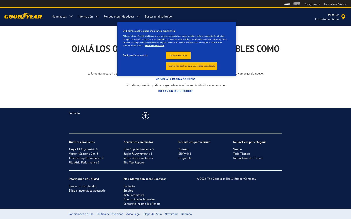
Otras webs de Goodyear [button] (335, 4)
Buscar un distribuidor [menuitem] (159, 16)
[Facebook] (145, 115)
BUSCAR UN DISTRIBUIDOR (175, 91)
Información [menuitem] (85, 16)
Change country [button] (312, 4)
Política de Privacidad (154, 45)
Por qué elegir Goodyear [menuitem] (119, 16)
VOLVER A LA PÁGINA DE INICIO (175, 79)
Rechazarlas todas (178, 55)
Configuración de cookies (135, 55)
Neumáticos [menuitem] (59, 16)
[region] (176, 49)
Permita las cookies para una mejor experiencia (191, 66)
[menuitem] (287, 3)
